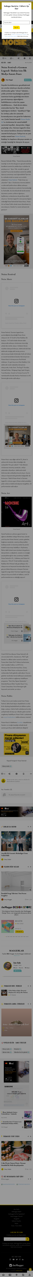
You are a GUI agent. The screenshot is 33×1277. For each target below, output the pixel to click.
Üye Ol (16, 27)
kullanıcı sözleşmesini (17, 34)
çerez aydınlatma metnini (11, 36)
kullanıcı (25, 34)
